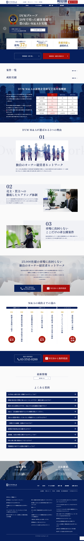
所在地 (53, 491)
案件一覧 (51, 5)
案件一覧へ (74, 70)
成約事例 (62, 5)
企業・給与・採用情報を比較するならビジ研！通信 (66, 528)
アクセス (36, 2)
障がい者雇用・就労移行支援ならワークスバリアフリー (42, 500)
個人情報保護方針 (64, 491)
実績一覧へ (74, 78)
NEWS (27, 5)
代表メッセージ (30, 2)
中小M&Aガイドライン (74, 491)
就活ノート (33, 507)
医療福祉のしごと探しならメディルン (38, 522)
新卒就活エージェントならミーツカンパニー (14, 500)
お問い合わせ (75, 485)
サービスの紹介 (38, 5)
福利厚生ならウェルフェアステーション (63, 518)
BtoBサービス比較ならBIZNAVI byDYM (64, 531)
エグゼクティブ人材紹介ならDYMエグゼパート (40, 525)
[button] (79, 28)
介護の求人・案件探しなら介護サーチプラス (40, 519)
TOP (18, 5)
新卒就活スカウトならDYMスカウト (13, 502)
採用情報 (40, 2)
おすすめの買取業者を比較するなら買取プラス (65, 521)
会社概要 (24, 2)
